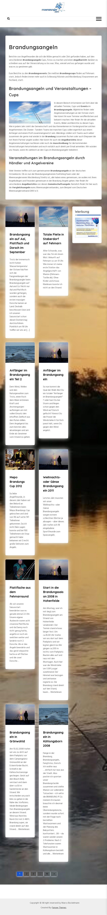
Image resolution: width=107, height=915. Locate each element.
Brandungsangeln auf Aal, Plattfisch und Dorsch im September (20, 243)
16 (47, 874)
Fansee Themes (59, 907)
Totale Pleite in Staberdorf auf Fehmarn (53, 239)
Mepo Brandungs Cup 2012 (17, 481)
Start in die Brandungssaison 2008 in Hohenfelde (53, 594)
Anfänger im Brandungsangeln (53, 375)
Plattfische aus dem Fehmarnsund (20, 592)
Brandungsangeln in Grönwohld (20, 737)
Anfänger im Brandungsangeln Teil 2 (20, 375)
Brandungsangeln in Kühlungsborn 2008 (53, 739)
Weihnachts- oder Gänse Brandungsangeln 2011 (53, 483)
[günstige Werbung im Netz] (87, 227)
